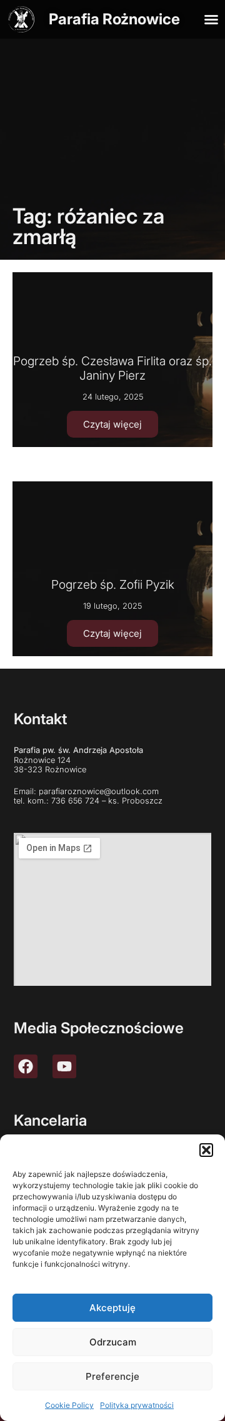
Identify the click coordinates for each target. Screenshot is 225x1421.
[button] (206, 1150)
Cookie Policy (69, 1405)
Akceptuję (112, 1308)
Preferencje (112, 1376)
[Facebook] (26, 1066)
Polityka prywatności (137, 1405)
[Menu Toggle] (211, 19)
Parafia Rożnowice (114, 19)
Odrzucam (112, 1342)
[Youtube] (64, 1066)
